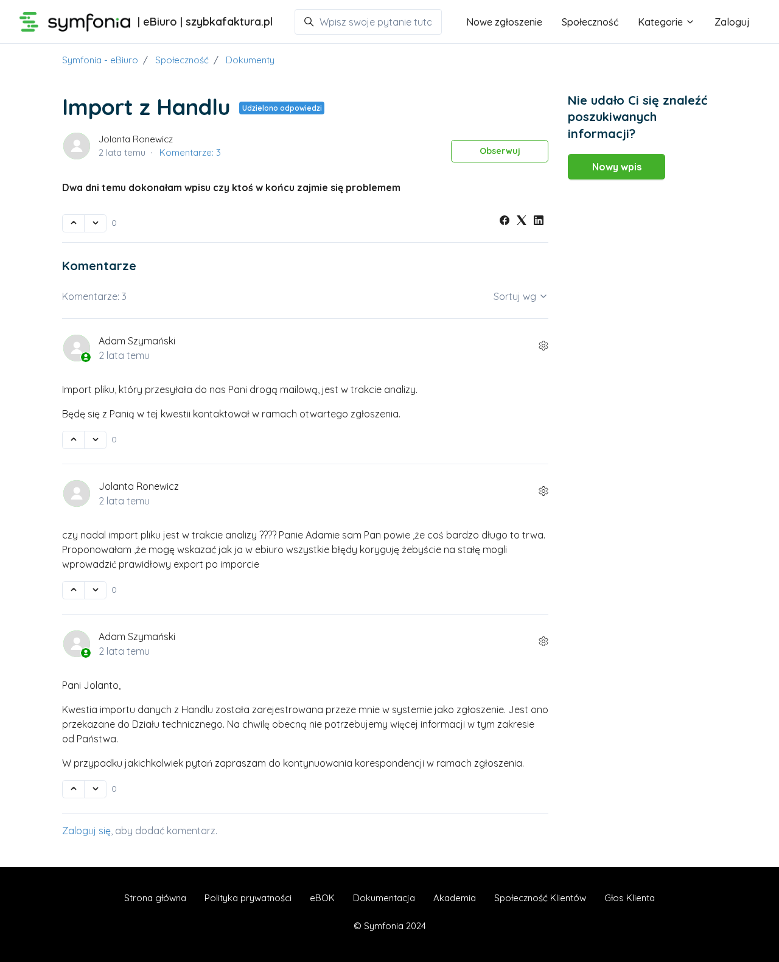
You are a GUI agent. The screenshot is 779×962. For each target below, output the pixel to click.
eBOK (322, 898)
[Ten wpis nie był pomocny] (95, 223)
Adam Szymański (137, 341)
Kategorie (661, 22)
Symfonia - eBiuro (100, 60)
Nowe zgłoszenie (504, 22)
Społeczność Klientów (540, 898)
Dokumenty (250, 60)
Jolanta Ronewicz (136, 139)
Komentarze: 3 (190, 152)
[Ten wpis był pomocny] (73, 223)
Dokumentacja (384, 898)
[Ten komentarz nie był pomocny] (95, 440)
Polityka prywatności (248, 898)
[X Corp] (521, 221)
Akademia (454, 898)
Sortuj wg (516, 296)
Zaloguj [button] (732, 22)
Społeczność (590, 22)
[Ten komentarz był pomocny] (73, 440)
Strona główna (155, 898)
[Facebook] (504, 221)
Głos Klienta (629, 898)
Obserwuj (500, 150)
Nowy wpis (616, 167)
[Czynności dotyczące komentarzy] (543, 345)
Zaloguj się (86, 830)
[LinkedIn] (538, 221)
